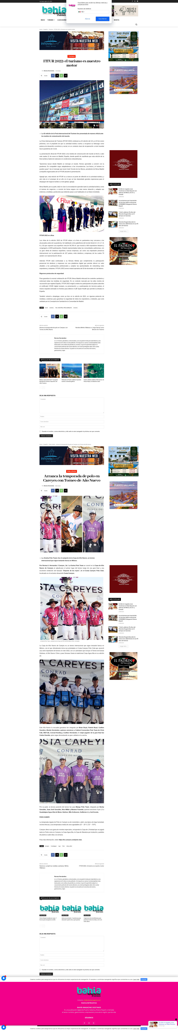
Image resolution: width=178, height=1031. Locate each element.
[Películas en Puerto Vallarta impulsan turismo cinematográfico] (72, 371)
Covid (46, 307)
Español (45, 29)
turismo (76, 307)
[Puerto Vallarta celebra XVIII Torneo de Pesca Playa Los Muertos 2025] (94, 371)
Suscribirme (103, 19)
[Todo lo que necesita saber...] (54, 11)
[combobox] (81, 11)
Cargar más (123, 231)
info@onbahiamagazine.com (92, 1000)
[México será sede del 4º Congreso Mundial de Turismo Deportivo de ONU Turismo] (49, 371)
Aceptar (143, 1028)
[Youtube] (137, 1)
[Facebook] (132, 1)
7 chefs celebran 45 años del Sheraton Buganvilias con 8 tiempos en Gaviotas (127, 214)
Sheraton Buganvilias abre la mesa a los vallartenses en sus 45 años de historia (128, 223)
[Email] (65, 75)
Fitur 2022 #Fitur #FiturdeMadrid (63, 307)
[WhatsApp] (61, 75)
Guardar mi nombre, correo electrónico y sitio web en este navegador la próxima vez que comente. (71, 431)
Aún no (87, 19)
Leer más (136, 1028)
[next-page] (43, 387)
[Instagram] (135, 1)
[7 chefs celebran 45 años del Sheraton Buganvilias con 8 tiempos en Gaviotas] (112, 214)
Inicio (40, 29)
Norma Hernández (49, 70)
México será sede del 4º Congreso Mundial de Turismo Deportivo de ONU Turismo (48, 381)
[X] (57, 75)
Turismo (51, 29)
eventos (52, 307)
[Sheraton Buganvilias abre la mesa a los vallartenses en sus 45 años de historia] (112, 224)
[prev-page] (40, 387)
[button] (136, 24)
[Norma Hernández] (40, 71)
